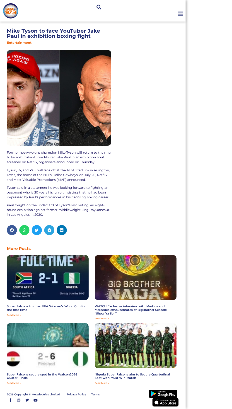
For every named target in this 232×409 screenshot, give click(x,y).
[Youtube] (35, 400)
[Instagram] (18, 400)
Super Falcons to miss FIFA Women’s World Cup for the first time (46, 308)
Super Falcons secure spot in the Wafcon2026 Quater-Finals (42, 376)
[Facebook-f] (10, 400)
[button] (99, 7)
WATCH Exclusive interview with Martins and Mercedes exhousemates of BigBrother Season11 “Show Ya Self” (131, 309)
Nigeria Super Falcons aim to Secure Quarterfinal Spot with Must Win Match (132, 376)
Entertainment (19, 43)
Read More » (14, 315)
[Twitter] (27, 400)
